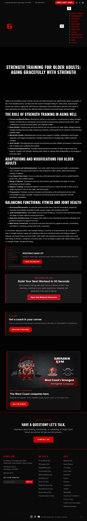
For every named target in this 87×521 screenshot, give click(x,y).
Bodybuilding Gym (45, 492)
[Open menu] (62, 26)
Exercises (67, 475)
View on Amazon (32, 262)
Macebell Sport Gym (46, 489)
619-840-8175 (8, 473)
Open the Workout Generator (44, 297)
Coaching (67, 468)
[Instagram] (76, 2)
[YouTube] (83, 2)
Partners (66, 482)
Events (66, 478)
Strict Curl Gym (44, 482)
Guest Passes (68, 464)
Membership (68, 461)
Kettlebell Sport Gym (46, 485)
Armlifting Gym (43, 478)
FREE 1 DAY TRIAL (65, 2)
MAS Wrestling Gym (45, 475)
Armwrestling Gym (45, 471)
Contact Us (43, 440)
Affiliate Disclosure (70, 506)
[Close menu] (69, 8)
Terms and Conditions (71, 496)
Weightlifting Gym (45, 468)
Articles (66, 489)
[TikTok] (80, 2)
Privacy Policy (68, 499)
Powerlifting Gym (44, 461)
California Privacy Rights (72, 503)
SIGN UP (29, 482)
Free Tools (67, 471)
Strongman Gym (44, 464)
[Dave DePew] (81, 517)
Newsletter (67, 492)
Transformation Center (46, 496)
